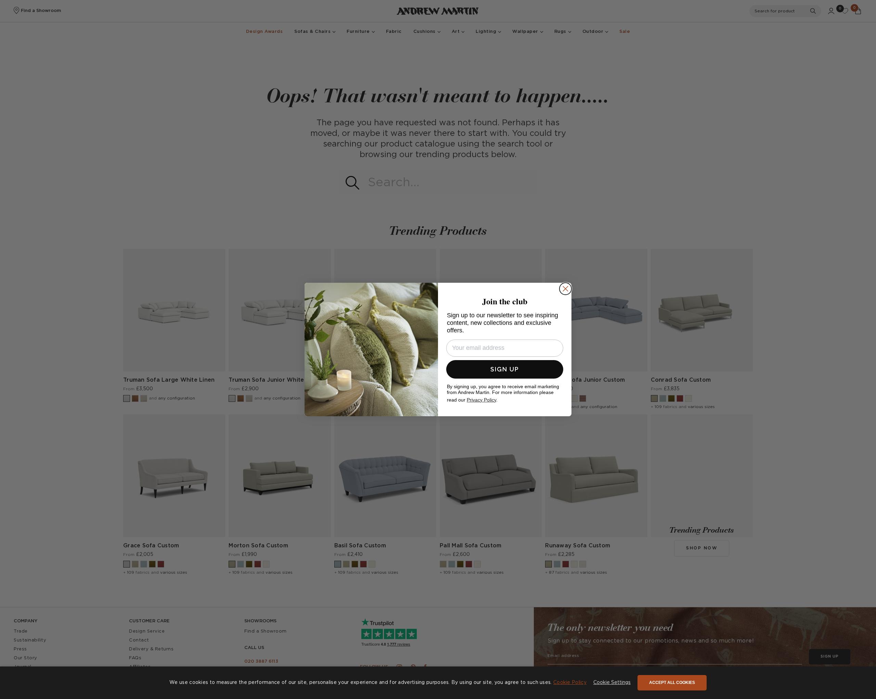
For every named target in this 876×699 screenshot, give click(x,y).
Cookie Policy (570, 683)
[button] (612, 683)
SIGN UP (504, 369)
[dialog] (438, 682)
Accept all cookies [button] (672, 682)
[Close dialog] (565, 289)
